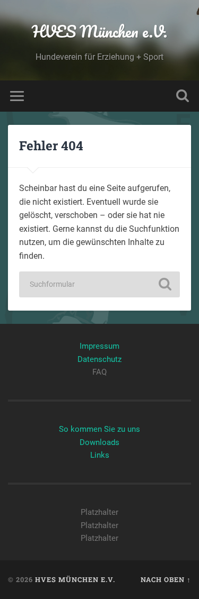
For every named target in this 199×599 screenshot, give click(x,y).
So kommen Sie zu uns (99, 429)
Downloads (99, 442)
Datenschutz (99, 359)
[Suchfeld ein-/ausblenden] (182, 96)
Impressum (99, 346)
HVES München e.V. (99, 31)
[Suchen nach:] (99, 284)
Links (99, 455)
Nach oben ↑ (166, 579)
